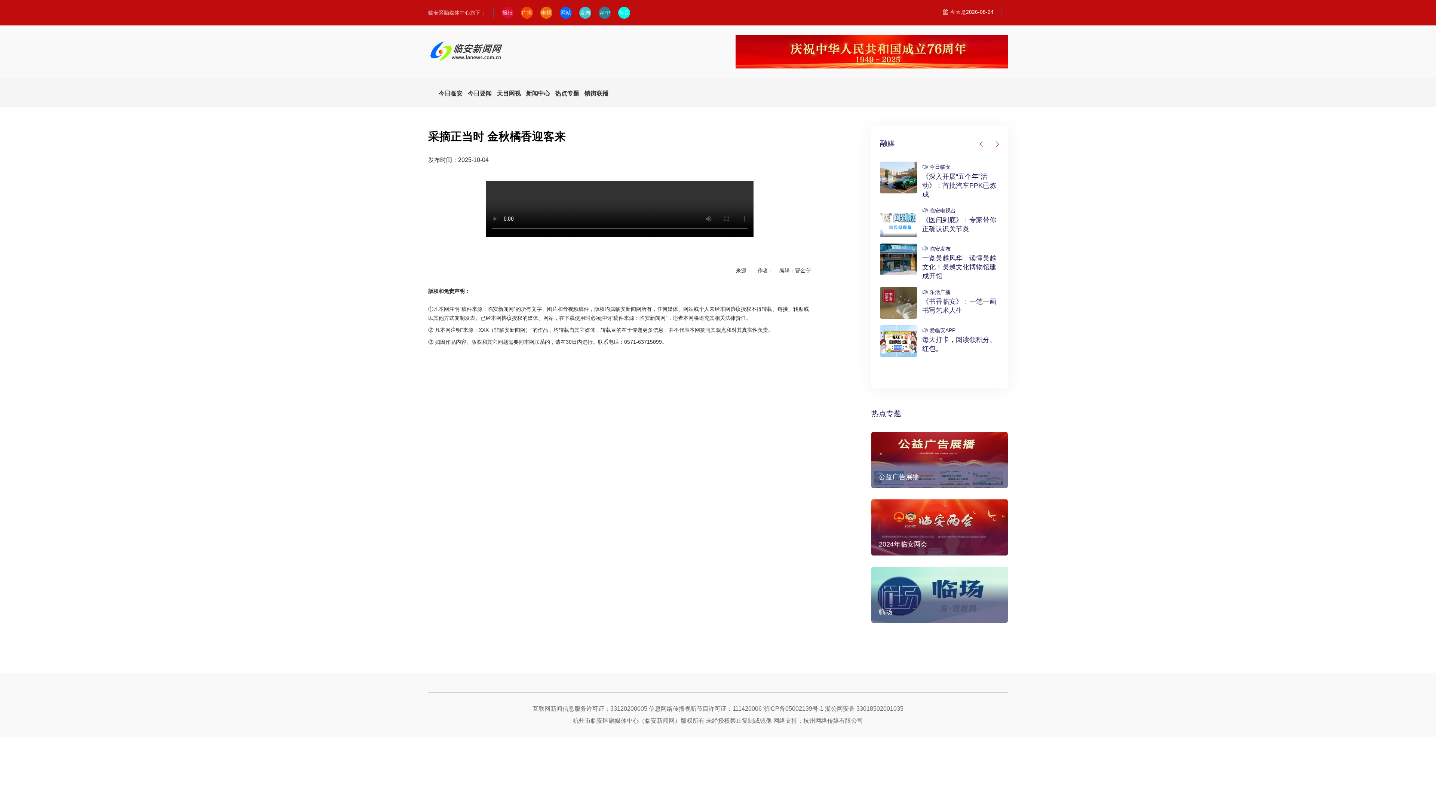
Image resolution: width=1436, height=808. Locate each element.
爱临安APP (942, 330)
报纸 (507, 13)
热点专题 (886, 413)
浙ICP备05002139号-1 (793, 709)
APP (605, 13)
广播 (527, 13)
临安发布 (940, 249)
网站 (566, 13)
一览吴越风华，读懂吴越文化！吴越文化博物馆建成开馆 (959, 267)
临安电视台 (943, 211)
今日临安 (940, 167)
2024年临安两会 (903, 544)
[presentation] (981, 144)
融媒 (887, 143)
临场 (885, 611)
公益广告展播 (899, 477)
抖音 (624, 13)
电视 (546, 13)
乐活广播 (940, 292)
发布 (585, 13)
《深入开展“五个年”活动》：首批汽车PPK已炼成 (959, 185)
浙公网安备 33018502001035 (864, 709)
